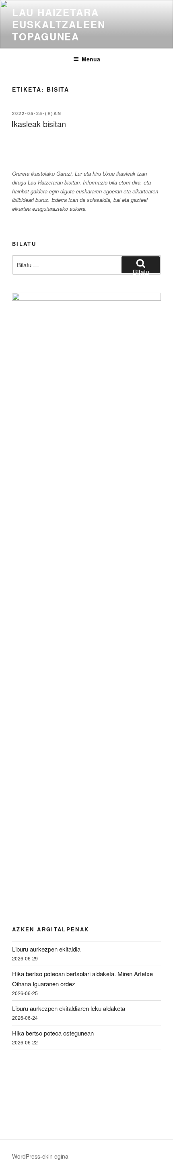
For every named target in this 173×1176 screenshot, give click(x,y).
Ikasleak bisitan (38, 124)
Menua (91, 59)
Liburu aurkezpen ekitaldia (46, 949)
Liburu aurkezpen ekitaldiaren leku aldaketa (68, 1008)
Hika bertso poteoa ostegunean (53, 1033)
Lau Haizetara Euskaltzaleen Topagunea (58, 24)
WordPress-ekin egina (40, 1156)
